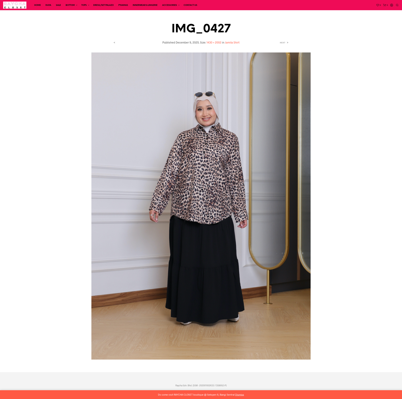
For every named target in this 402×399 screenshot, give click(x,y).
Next (282, 43)
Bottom (70, 5)
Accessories (169, 5)
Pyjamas (123, 5)
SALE (58, 5)
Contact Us (190, 5)
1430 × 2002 (213, 42)
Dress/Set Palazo (103, 5)
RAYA (48, 5)
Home (37, 5)
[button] (378, 5)
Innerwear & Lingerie (145, 5)
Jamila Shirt (232, 42)
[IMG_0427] (201, 205)
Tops (84, 5)
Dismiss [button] (239, 394)
